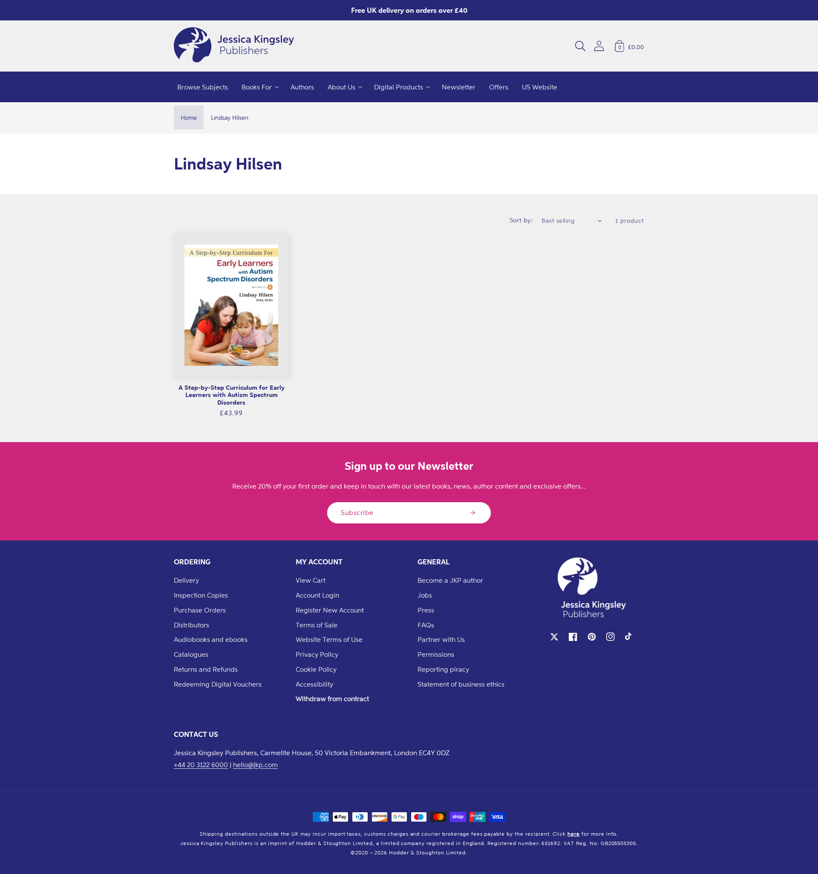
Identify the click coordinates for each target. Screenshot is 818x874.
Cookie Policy (316, 669)
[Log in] (599, 45)
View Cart (310, 580)
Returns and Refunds (206, 669)
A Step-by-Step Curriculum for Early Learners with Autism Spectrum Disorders (232, 395)
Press (426, 610)
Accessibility (314, 684)
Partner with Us (441, 639)
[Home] (234, 46)
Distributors (191, 625)
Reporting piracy (443, 669)
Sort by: (521, 220)
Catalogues (191, 654)
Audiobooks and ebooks (211, 639)
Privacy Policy (317, 654)
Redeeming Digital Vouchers (218, 684)
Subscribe (357, 512)
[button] (580, 46)
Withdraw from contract (332, 698)
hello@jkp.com (255, 764)
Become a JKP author (450, 580)
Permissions (436, 654)
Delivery (186, 580)
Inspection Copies (201, 595)
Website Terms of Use (329, 639)
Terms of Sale (316, 625)
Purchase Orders (200, 610)
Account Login (317, 595)
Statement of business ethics (461, 684)
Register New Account (330, 610)
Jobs (425, 595)
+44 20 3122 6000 (201, 764)
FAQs (426, 625)
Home (189, 117)
